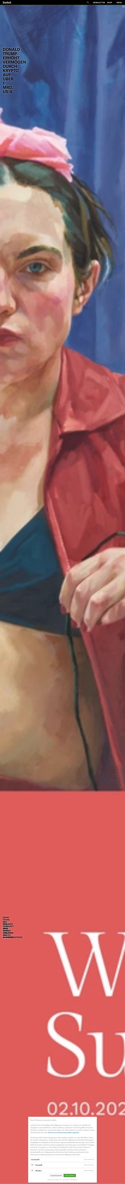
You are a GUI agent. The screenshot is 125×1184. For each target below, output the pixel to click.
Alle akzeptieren (69, 1175)
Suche (88, 2)
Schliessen (123, 6)
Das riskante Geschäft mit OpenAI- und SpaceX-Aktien (8, 929)
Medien (38, 1171)
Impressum (65, 1179)
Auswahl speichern (56, 1175)
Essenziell (35, 1159)
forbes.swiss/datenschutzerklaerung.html (63, 1132)
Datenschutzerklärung (54, 1179)
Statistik (38, 1165)
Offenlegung (74, 1179)
